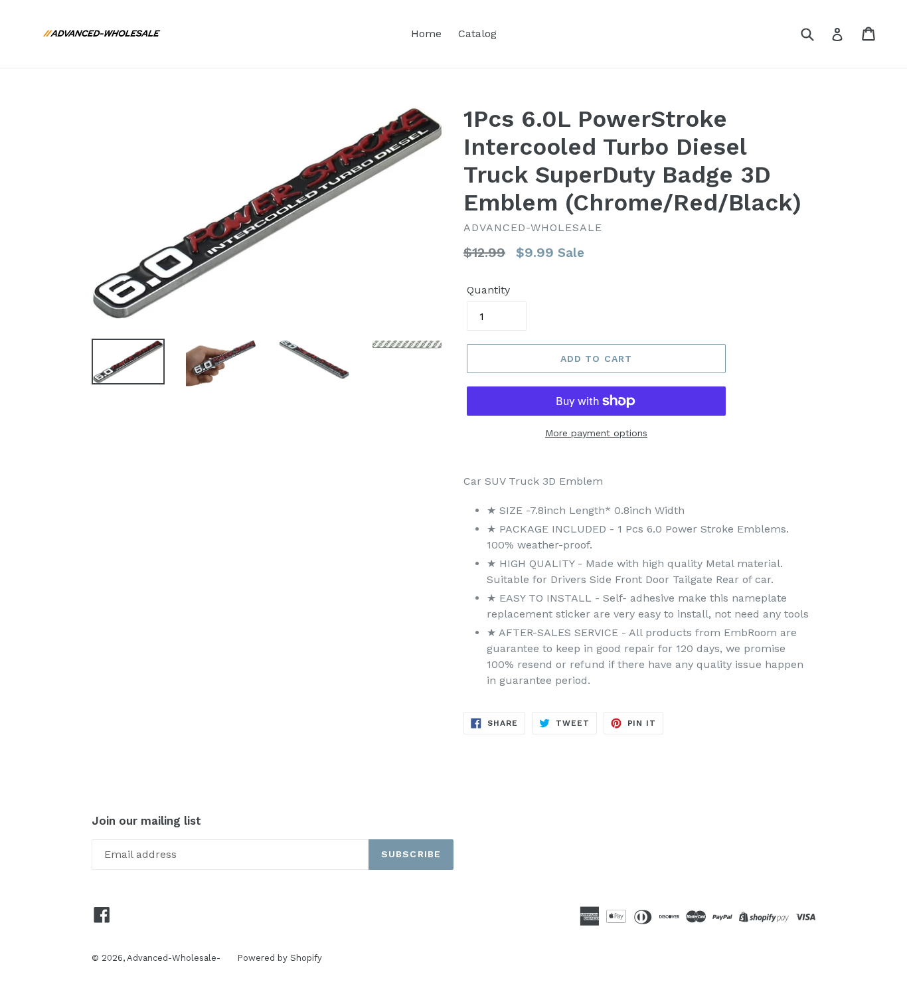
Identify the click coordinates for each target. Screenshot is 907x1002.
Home (426, 33)
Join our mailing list (146, 820)
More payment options (596, 433)
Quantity (488, 290)
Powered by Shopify (279, 958)
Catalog (477, 33)
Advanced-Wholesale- (173, 958)
